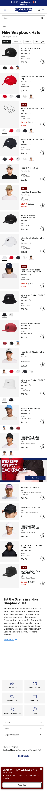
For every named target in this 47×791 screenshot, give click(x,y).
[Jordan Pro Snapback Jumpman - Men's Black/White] (11, 343)
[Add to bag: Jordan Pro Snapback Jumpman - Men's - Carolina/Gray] (42, 421)
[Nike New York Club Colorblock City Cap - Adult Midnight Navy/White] (11, 453)
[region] (23, 3)
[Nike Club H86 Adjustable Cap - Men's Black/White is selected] (4, 159)
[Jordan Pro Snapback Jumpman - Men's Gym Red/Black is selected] (4, 343)
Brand (27, 42)
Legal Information (12, 735)
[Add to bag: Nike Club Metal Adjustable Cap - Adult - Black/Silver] (42, 228)
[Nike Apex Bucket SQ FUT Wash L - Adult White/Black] (11, 315)
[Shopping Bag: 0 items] (43, 10)
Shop (7, 729)
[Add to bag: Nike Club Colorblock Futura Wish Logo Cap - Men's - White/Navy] (42, 285)
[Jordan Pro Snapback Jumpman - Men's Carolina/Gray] (17, 68)
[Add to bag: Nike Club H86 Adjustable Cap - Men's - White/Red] (42, 89)
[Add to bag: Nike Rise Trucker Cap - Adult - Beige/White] (42, 205)
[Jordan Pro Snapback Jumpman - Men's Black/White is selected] (4, 68)
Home (4, 27)
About (7, 722)
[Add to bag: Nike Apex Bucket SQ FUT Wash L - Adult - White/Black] (42, 393)
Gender (16, 42)
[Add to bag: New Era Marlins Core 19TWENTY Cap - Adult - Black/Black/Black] (42, 584)
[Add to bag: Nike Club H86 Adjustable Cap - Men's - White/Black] (42, 251)
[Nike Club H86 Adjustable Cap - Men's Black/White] (17, 96)
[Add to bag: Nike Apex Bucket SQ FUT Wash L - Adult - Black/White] (42, 308)
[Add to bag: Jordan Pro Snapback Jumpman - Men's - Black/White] (42, 61)
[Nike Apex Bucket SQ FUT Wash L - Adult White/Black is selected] (4, 400)
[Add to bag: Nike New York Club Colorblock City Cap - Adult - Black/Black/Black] (42, 446)
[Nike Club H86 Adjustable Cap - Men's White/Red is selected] (4, 96)
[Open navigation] (5, 10)
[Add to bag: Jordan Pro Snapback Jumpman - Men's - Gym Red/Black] (42, 336)
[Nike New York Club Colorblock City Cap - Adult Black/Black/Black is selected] (4, 453)
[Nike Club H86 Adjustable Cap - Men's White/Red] (11, 131)
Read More (9, 639)
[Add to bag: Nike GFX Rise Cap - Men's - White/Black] (42, 179)
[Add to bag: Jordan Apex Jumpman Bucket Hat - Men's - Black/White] (42, 558)
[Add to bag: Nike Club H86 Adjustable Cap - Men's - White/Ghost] (42, 124)
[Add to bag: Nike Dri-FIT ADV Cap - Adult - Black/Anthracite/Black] (42, 516)
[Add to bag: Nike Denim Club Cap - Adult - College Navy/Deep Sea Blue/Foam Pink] (42, 497)
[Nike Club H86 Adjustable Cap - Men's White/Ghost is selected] (4, 131)
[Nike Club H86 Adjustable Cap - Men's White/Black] (11, 96)
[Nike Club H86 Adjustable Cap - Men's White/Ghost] (24, 96)
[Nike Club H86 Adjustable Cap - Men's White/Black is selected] (4, 258)
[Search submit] (42, 18)
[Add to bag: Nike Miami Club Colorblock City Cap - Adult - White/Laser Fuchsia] (42, 535)
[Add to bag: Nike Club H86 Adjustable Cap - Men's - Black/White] (42, 152)
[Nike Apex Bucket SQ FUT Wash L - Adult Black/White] (11, 400)
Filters (5, 42)
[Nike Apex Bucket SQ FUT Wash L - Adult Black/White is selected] (4, 315)
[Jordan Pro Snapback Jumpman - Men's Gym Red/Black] (11, 68)
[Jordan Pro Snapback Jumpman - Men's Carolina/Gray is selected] (4, 428)
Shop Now (22, 785)
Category (38, 42)
